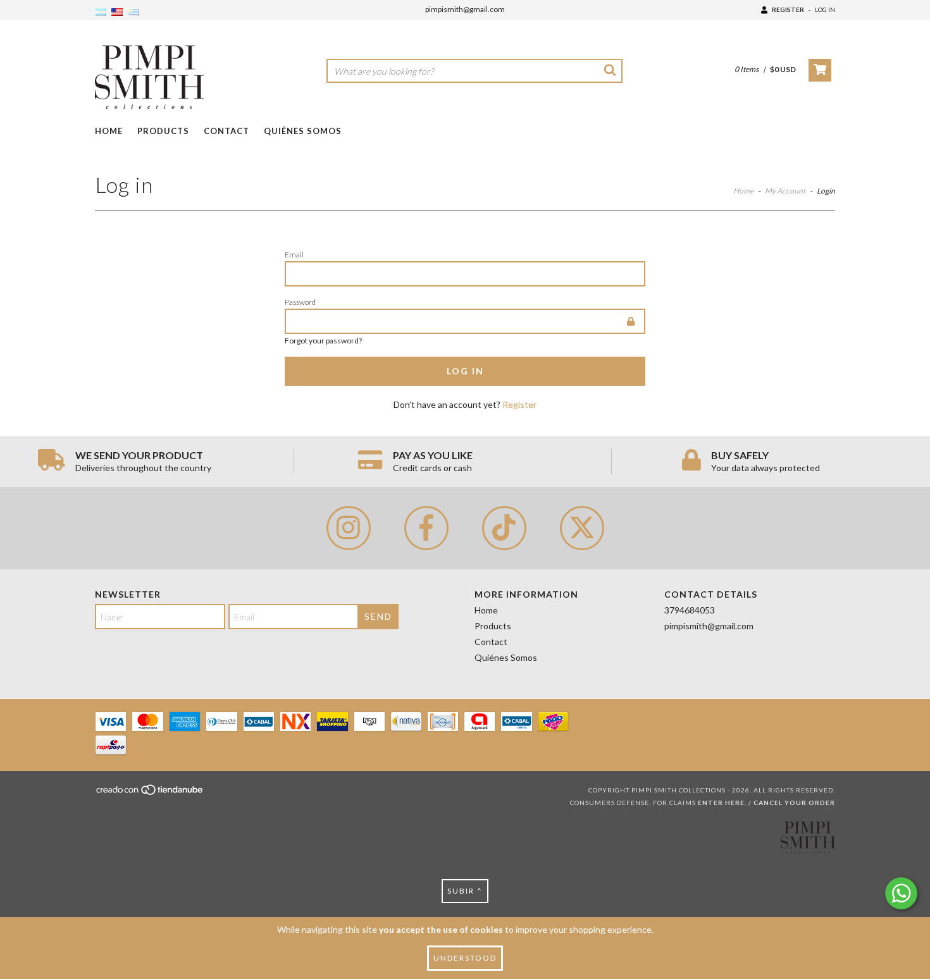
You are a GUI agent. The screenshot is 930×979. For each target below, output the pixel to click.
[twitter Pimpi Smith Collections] (582, 528)
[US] (117, 12)
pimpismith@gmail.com (465, 9)
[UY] (133, 12)
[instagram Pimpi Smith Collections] (348, 528)
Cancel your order (794, 802)
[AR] (100, 12)
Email (294, 254)
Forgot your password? (323, 340)
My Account (785, 190)
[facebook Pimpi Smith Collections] (426, 528)
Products (163, 131)
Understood (465, 958)
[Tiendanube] (150, 793)
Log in (825, 9)
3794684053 (689, 610)
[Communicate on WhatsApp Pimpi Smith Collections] (901, 893)
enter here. (722, 802)
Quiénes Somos (303, 131)
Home (109, 131)
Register (788, 9)
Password (300, 302)
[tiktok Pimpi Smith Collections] (504, 528)
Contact (226, 131)
